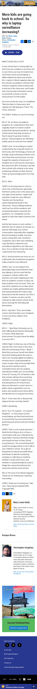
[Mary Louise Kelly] (6, 505)
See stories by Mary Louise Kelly (23, 525)
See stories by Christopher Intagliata (23, 573)
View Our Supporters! (18, 628)
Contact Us (7, 663)
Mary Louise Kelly (21, 502)
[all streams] (34, 686)
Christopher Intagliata (8, 41)
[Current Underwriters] (18, 602)
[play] (3, 686)
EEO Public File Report (11, 654)
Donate (30, 3)
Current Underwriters (18, 622)
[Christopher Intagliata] (6, 551)
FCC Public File (8, 658)
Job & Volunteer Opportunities (14, 667)
